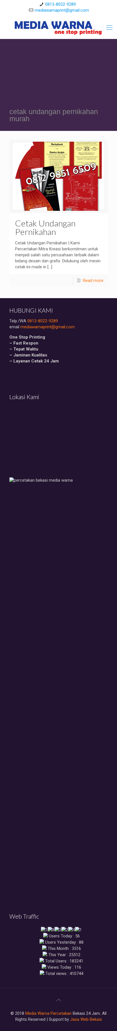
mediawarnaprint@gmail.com (62, 10)
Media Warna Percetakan (48, 1013)
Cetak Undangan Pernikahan (45, 227)
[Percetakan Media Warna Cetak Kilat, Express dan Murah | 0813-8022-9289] (58, 27)
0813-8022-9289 (60, 4)
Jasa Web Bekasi (86, 1019)
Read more (93, 280)
